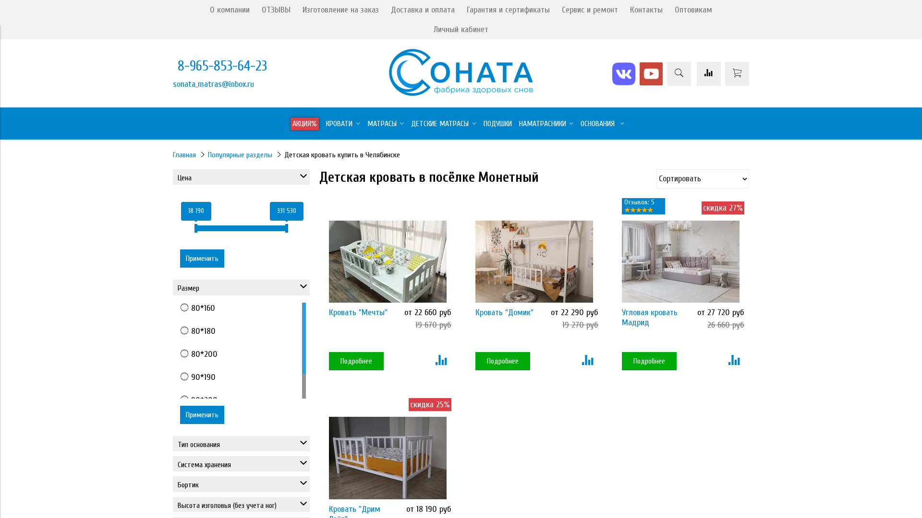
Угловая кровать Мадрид (650, 317)
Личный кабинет (461, 29)
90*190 (203, 377)
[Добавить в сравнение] (441, 361)
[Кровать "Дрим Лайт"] (388, 458)
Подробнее (356, 361)
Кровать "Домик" (504, 312)
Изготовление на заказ (341, 10)
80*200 (204, 354)
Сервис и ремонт (590, 10)
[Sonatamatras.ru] (461, 93)
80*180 (203, 331)
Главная (184, 155)
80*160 (203, 308)
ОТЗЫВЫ (276, 10)
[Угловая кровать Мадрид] (681, 262)
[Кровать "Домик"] (534, 262)
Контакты (646, 10)
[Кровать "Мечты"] (388, 262)
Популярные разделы (240, 155)
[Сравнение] (709, 74)
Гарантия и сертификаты (508, 10)
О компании (230, 10)
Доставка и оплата (423, 10)
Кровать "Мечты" (358, 312)
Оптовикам (693, 10)
